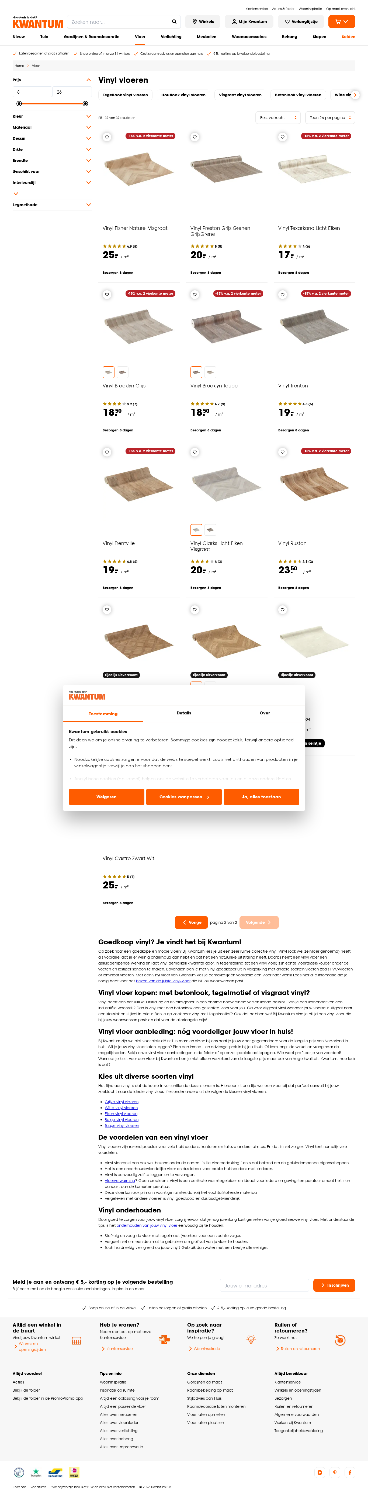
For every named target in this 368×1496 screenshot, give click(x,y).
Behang (289, 36)
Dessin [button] (19, 138)
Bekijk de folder (26, 1390)
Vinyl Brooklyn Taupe (214, 385)
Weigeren (106, 796)
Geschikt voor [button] (26, 171)
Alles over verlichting (118, 1430)
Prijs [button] (17, 79)
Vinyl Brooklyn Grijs (124, 385)
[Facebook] (350, 1472)
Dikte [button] (18, 149)
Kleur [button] (18, 116)
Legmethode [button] (25, 204)
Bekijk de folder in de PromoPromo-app (48, 1398)
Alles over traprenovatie (121, 1446)
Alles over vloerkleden (119, 1422)
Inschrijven (338, 1285)
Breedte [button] (20, 160)
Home (19, 66)
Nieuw (19, 36)
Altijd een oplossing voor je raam (129, 1398)
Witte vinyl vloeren (121, 1107)
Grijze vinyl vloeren (121, 1101)
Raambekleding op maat (210, 1390)
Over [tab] (265, 712)
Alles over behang (116, 1438)
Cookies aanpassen (181, 796)
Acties (18, 1382)
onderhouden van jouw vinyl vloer (147, 1225)
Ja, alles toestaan (261, 796)
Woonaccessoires (249, 36)
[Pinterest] (334, 1472)
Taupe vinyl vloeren (122, 1125)
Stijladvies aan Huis (204, 1398)
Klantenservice (119, 1348)
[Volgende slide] (355, 95)
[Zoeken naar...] (174, 21)
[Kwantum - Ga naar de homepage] (38, 22)
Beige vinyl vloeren (121, 1119)
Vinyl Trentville (119, 543)
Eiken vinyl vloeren (121, 1113)
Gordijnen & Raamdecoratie (91, 36)
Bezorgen (283, 1398)
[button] (52, 193)
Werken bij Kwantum (293, 1422)
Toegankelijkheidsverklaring (299, 1430)
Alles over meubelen (118, 1414)
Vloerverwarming (120, 1180)
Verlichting (171, 36)
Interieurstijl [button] (24, 182)
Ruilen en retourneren (300, 1348)
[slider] (19, 103)
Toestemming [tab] (103, 713)
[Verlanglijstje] (107, 137)
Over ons (19, 1487)
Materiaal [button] (22, 127)
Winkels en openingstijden (32, 1346)
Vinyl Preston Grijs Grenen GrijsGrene (220, 231)
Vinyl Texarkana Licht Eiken (309, 228)
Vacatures (38, 1487)
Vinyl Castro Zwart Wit (128, 858)
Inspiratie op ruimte (117, 1390)
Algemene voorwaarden (297, 1414)
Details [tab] (184, 712)
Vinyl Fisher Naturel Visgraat (135, 228)
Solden (348, 36)
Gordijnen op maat (204, 1382)
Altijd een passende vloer (123, 1406)
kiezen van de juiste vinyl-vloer (163, 981)
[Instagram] (319, 1472)
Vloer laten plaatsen (205, 1422)
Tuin (44, 36)
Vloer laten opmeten (206, 1414)
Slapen (319, 36)
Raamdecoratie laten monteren (216, 1406)
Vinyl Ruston (292, 543)
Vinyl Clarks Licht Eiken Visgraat (216, 546)
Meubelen (206, 36)
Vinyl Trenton (293, 385)
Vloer (140, 36)
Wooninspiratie (207, 1348)
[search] (124, 21)
